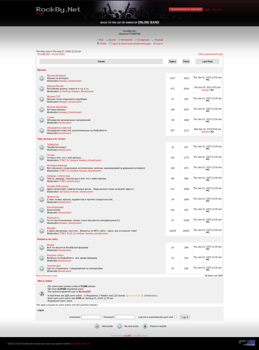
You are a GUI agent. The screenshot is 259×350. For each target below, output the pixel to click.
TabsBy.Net (53, 144)
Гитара (51, 155)
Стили (50, 117)
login (207, 9)
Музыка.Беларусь (56, 75)
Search (112, 40)
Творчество (53, 197)
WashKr (206, 132)
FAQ (101, 40)
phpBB (127, 335)
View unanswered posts (210, 54)
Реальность (53, 217)
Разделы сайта (55, 255)
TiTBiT (62, 160)
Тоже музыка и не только (51, 139)
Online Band (148, 22)
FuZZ (69, 233)
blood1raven (75, 81)
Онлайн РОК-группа (57, 186)
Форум (50, 245)
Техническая (53, 265)
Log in (159, 43)
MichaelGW (84, 291)
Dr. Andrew (64, 91)
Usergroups (143, 40)
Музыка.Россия (55, 86)
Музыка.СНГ (53, 96)
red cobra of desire (69, 191)
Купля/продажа (55, 207)
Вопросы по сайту (47, 239)
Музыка (41, 70)
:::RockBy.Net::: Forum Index (50, 54)
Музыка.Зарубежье (57, 107)
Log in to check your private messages (131, 43)
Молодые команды (57, 165)
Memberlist (126, 40)
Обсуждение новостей (59, 128)
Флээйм (51, 228)
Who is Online (45, 281)
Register (159, 40)
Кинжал (63, 81)
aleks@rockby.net (81, 343)
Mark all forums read (46, 275)
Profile (103, 43)
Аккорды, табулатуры (58, 176)
